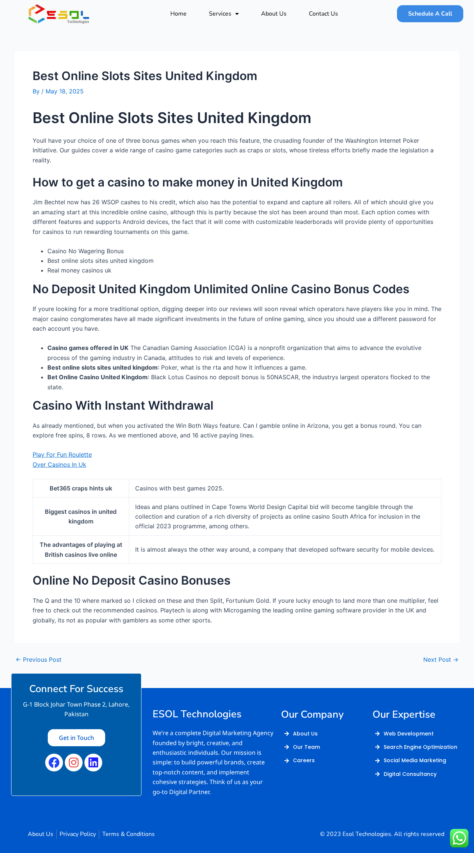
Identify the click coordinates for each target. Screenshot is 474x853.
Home (178, 14)
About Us (274, 14)
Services (220, 14)
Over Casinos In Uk (59, 464)
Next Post (440, 659)
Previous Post (38, 659)
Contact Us (323, 14)
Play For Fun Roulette (62, 454)
